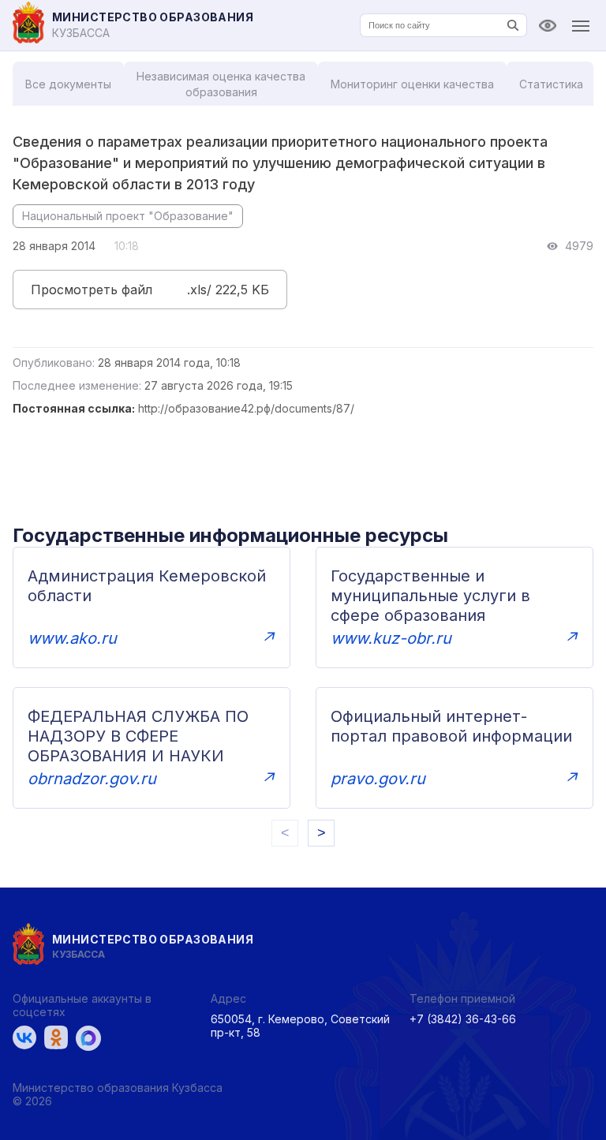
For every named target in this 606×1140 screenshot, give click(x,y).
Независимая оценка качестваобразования (221, 84)
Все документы (68, 84)
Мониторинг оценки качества (412, 84)
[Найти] (513, 25)
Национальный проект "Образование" (128, 215)
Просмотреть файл (91, 289)
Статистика (551, 84)
